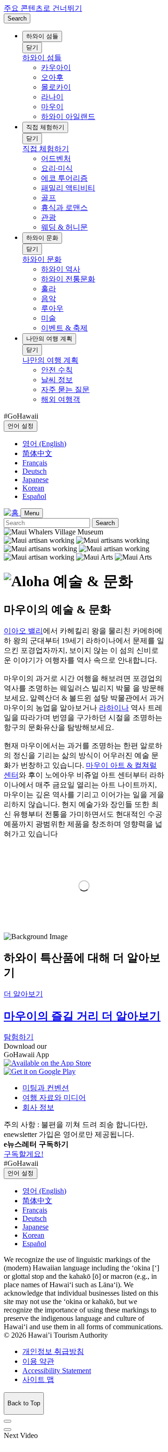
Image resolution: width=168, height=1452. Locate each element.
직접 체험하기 (45, 127)
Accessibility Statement (56, 1371)
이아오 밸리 (23, 631)
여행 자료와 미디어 (54, 1097)
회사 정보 (38, 1107)
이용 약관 (38, 1361)
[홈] (12, 513)
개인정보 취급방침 (53, 1351)
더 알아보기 (23, 994)
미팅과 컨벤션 (45, 1088)
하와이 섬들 (42, 36)
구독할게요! (23, 1154)
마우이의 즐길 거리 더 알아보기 (82, 1016)
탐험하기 (19, 1037)
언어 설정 (20, 425)
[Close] (7, 1421)
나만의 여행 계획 (49, 338)
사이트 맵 (38, 1379)
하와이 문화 (42, 237)
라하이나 (114, 708)
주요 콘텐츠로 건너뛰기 (43, 8)
